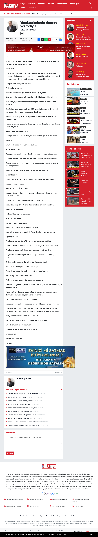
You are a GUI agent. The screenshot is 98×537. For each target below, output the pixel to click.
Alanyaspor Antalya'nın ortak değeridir (22, 397)
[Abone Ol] (60, 39)
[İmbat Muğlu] (70, 55)
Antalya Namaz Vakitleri (59, 499)
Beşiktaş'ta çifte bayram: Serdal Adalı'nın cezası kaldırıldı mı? (56, 14)
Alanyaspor (74, 4)
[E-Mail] (22, 33)
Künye (21, 531)
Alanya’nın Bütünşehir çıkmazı (83, 47)
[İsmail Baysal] (70, 65)
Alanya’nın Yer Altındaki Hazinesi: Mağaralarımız (82, 75)
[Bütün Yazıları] (61, 389)
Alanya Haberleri (86, 89)
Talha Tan (80, 34)
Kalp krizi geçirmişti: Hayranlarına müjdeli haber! (86, 131)
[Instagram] (49, 493)
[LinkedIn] (52, 493)
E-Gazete (32, 8)
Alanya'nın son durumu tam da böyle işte (22, 418)
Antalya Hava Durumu (36, 499)
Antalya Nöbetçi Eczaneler (15, 499)
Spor (82, 117)
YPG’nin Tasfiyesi (82, 57)
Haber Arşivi (79, 506)
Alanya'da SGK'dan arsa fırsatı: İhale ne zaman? (85, 93)
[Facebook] (42, 493)
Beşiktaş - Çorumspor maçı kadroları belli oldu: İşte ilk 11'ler (86, 122)
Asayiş (22, 4)
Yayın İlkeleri (31, 531)
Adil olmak (79, 66)
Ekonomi (41, 4)
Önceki (9, 372)
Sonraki (57, 372)
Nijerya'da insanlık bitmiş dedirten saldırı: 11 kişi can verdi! (86, 141)
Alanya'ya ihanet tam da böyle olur (20, 411)
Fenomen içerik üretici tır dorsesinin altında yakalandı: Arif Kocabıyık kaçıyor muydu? (86, 112)
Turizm (23, 8)
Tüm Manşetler (34, 506)
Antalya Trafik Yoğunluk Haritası (81, 500)
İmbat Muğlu (81, 54)
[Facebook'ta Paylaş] (39, 39)
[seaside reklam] (40, 357)
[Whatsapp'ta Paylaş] (46, 39)
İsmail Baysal (81, 63)
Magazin (84, 98)
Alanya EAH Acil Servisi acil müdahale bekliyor (24, 422)
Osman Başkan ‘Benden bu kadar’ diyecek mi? (24, 425)
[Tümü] (91, 21)
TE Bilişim (86, 531)
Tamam (91, 534)
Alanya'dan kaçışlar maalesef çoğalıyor (22, 408)
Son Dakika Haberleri (58, 506)
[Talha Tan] (70, 37)
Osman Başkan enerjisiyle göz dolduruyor (22, 415)
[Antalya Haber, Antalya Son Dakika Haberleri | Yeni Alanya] (11, 5)
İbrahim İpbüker (28, 30)
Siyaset (51, 4)
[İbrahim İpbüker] (12, 26)
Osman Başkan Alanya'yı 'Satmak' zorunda (23, 394)
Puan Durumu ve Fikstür (14, 506)
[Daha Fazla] (49, 39)
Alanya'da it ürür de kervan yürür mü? (21, 401)
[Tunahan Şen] (70, 74)
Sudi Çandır (80, 44)
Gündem (31, 4)
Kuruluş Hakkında (10, 531)
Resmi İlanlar (62, 4)
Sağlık (83, 127)
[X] (45, 493)
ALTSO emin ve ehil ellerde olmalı (20, 404)
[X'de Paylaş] (42, 39)
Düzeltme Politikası (58, 531)
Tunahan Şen (81, 72)
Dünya (83, 137)
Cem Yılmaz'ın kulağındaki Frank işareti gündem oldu (85, 103)
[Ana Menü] (90, 8)
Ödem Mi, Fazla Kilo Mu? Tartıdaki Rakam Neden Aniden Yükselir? (83, 38)
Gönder (10, 453)
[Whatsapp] (56, 493)
